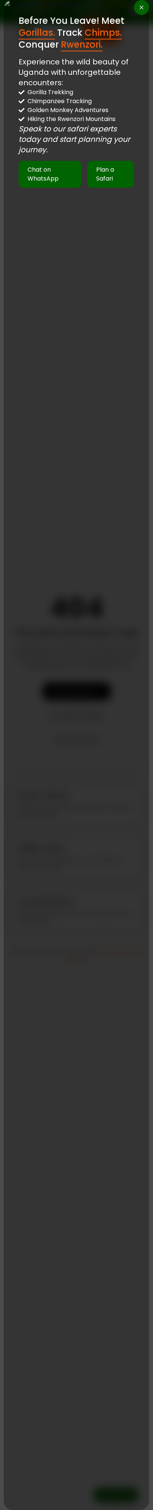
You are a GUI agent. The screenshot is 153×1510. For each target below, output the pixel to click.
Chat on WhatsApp (43, 174)
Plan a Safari (105, 174)
